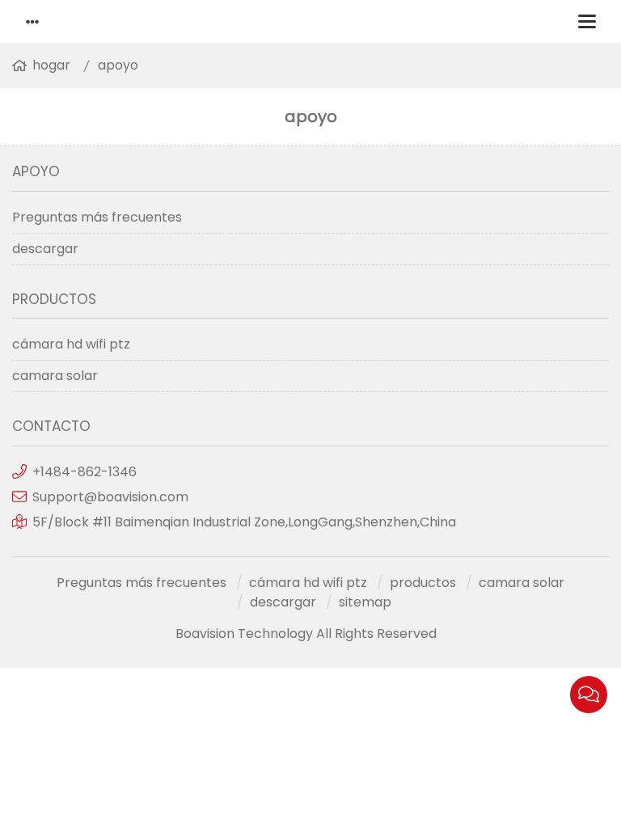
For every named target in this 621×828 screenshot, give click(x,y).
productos (423, 582)
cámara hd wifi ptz (71, 344)
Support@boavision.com (110, 497)
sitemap (365, 602)
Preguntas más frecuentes (97, 217)
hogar (51, 65)
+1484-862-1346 (84, 472)
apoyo (118, 65)
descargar (45, 248)
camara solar (55, 375)
